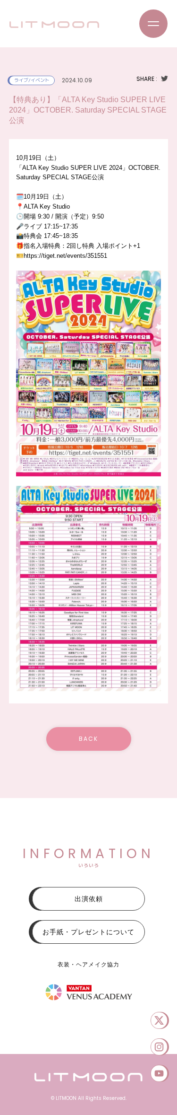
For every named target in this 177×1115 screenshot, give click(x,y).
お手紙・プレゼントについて (88, 932)
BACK (88, 739)
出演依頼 (89, 899)
